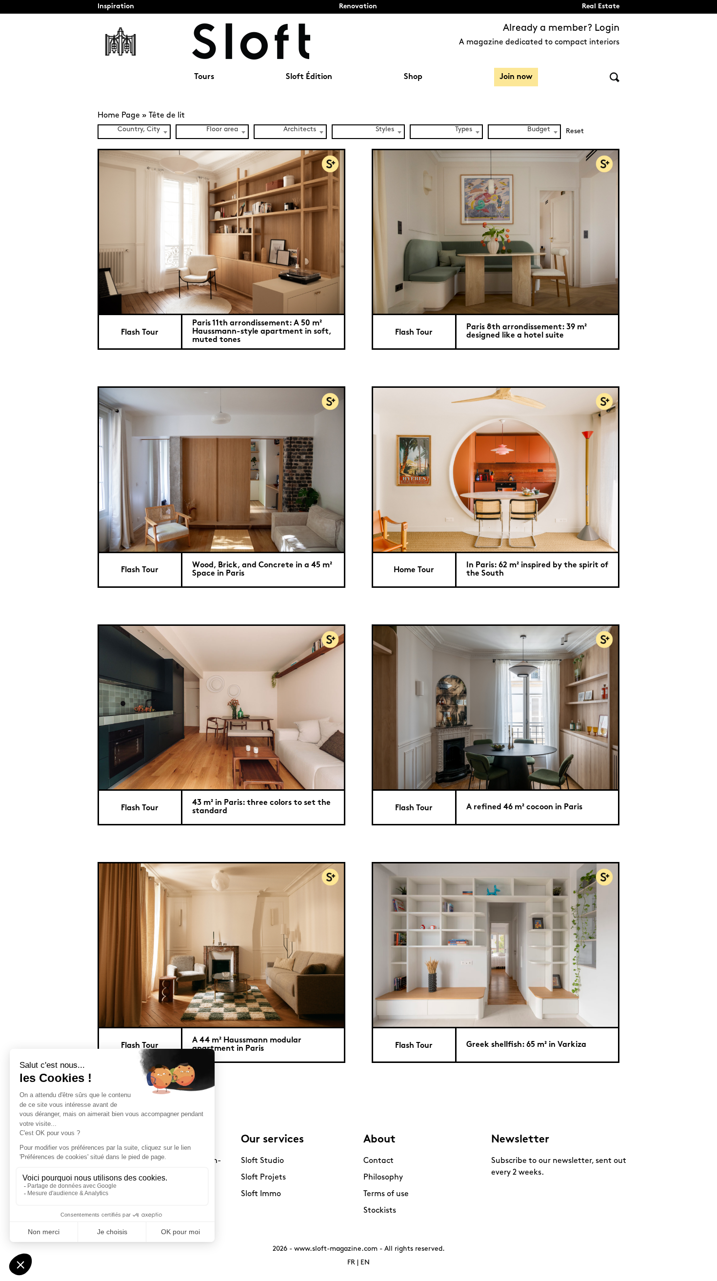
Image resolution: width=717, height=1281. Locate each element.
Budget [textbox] (538, 129)
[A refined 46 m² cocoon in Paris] (495, 706)
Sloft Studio (262, 1161)
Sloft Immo (261, 1194)
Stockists (379, 1211)
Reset (575, 131)
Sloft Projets (263, 1177)
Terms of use (386, 1194)
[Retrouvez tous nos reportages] (120, 41)
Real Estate (600, 6)
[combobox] (134, 131)
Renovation (358, 6)
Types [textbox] (463, 129)
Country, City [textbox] (139, 129)
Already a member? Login (561, 28)
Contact (378, 1161)
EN (365, 1262)
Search (614, 77)
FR (351, 1262)
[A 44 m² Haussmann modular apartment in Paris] (221, 944)
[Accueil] (251, 41)
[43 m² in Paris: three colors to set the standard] (221, 706)
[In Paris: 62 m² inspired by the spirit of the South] (495, 468)
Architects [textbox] (299, 129)
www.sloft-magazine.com (336, 1249)
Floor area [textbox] (222, 129)
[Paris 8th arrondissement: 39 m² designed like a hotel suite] (495, 231)
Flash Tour (140, 333)
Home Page (119, 116)
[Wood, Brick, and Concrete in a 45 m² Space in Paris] (221, 468)
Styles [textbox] (385, 129)
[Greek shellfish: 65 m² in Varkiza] (495, 944)
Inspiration (116, 6)
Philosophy (383, 1177)
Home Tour (414, 570)
